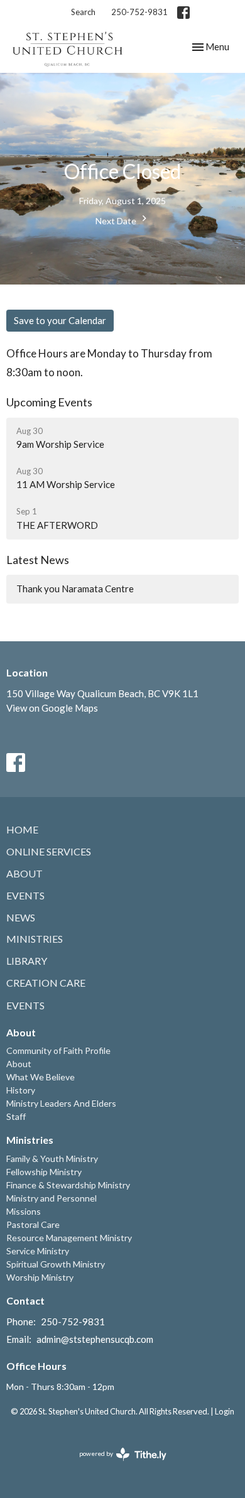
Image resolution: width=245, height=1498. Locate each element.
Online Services (48, 851)
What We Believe (40, 1077)
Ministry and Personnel (51, 1198)
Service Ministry (37, 1251)
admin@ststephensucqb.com (94, 1339)
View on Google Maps (52, 708)
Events (25, 895)
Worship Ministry (40, 1277)
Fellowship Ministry (44, 1171)
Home (22, 829)
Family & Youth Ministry (52, 1158)
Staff (16, 1116)
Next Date (116, 220)
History (20, 1090)
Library (26, 961)
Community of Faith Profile (58, 1050)
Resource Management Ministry (69, 1237)
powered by (116, 1464)
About (24, 873)
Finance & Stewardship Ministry (68, 1185)
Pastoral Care (33, 1224)
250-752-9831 (139, 12)
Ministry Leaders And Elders (61, 1103)
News (20, 917)
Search (83, 12)
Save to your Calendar (60, 320)
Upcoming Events (49, 402)
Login (224, 1411)
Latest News (37, 560)
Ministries (34, 939)
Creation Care (45, 983)
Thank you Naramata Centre (75, 588)
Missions (23, 1211)
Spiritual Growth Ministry (55, 1264)
